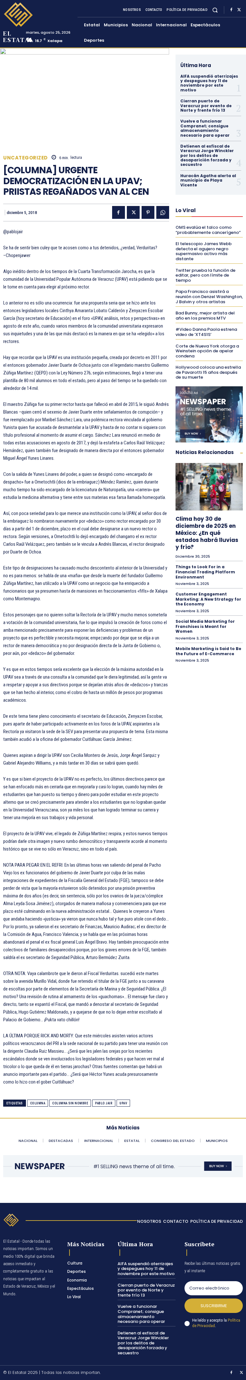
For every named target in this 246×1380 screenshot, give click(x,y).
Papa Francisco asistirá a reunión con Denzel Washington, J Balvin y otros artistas (209, 296)
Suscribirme (214, 1306)
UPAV (123, 1103)
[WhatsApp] (162, 212)
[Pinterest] (148, 212)
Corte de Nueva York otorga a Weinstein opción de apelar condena (207, 351)
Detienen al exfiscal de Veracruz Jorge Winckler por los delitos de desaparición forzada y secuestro (207, 155)
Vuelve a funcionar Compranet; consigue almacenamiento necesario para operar (205, 128)
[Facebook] (231, 10)
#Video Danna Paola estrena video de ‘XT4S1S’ (206, 332)
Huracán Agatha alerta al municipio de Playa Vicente (208, 180)
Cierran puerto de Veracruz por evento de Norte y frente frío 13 (206, 105)
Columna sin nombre (70, 1103)
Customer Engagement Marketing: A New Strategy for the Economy (208, 599)
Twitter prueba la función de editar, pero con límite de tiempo (205, 275)
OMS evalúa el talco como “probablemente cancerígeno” (208, 230)
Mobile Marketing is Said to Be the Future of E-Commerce (208, 651)
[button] (215, 10)
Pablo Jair (103, 1103)
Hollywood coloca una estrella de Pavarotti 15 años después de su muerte (208, 372)
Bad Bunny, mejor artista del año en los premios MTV (205, 315)
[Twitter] (239, 10)
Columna (37, 1103)
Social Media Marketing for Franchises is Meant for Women (205, 626)
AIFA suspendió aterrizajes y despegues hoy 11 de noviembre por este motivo (209, 83)
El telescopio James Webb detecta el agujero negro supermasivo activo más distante (204, 251)
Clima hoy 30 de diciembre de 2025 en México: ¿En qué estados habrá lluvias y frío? (207, 533)
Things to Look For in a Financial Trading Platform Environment (205, 571)
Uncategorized (25, 157)
